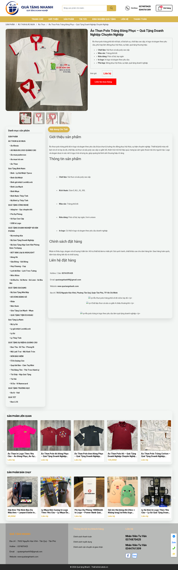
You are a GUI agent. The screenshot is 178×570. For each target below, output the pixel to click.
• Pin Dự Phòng (16, 214)
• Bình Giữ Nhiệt (16, 178)
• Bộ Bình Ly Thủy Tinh (19, 200)
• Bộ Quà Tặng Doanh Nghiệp (22, 240)
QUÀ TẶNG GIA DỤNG (17, 288)
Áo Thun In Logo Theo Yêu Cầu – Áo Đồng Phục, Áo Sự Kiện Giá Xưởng (21, 455)
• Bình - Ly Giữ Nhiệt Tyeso (21, 173)
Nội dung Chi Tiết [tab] (59, 129)
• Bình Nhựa (14, 191)
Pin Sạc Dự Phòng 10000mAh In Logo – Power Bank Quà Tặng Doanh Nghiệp (88, 511)
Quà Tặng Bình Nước (16, 168)
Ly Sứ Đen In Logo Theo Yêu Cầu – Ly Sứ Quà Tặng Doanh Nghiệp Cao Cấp (155, 511)
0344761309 (145, 9)
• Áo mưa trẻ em (16, 159)
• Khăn (12, 301)
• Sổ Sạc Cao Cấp (17, 219)
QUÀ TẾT (12, 397)
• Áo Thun (14, 164)
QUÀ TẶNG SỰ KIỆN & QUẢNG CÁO (22, 343)
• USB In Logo (15, 223)
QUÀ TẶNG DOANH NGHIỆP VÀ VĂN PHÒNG (23, 229)
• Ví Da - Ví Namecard (19, 384)
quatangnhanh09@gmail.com (29, 551)
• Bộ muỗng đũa (16, 236)
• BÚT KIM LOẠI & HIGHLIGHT (22, 253)
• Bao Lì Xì (14, 402)
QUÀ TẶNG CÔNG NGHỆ (18, 205)
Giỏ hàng (167, 8)
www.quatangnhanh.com (27, 557)
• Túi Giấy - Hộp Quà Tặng (20, 374)
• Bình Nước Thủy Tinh (19, 196)
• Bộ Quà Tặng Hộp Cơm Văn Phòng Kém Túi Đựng (24, 246)
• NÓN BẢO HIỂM (16, 356)
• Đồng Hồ (14, 257)
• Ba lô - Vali (15, 393)
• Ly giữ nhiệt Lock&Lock (20, 329)
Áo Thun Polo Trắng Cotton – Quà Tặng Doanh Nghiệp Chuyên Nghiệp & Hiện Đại (155, 455)
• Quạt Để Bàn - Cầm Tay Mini (22, 365)
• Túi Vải (13, 379)
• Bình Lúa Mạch (16, 187)
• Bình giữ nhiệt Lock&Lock (21, 182)
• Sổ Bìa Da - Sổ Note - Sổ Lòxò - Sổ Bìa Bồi (26, 281)
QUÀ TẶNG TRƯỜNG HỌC (19, 388)
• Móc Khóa (14, 275)
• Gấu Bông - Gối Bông (19, 262)
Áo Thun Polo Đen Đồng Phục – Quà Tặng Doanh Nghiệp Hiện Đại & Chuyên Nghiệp (88, 455)
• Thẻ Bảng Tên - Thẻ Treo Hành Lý (24, 370)
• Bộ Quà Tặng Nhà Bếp (19, 292)
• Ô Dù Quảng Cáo (17, 361)
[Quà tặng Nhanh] (29, 8)
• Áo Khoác (14, 146)
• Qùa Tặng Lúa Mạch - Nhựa (21, 311)
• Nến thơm (14, 306)
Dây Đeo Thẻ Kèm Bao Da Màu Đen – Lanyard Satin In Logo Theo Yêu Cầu (21, 511)
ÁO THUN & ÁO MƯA (16, 141)
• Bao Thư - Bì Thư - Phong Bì (22, 347)
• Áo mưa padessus (18, 155)
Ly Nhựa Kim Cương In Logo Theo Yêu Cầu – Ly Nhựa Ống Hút (55, 511)
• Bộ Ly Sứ (14, 324)
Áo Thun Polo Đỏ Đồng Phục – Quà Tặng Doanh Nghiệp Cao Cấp (55, 455)
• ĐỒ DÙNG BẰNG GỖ (18, 297)
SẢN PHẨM (13, 137)
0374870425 (145, 6)
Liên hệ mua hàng (103, 82)
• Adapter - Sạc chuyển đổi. (21, 210)
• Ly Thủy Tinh (15, 338)
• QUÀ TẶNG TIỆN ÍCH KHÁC (21, 315)
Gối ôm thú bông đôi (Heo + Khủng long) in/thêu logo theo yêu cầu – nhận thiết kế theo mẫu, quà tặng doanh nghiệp (122, 511)
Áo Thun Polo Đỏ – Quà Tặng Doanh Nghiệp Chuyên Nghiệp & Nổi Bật (122, 455)
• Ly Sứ (12, 333)
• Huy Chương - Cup (18, 266)
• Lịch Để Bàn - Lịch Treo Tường (23, 271)
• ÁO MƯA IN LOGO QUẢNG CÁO (23, 150)
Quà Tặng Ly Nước (15, 320)
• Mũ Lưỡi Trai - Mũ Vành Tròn (22, 352)
